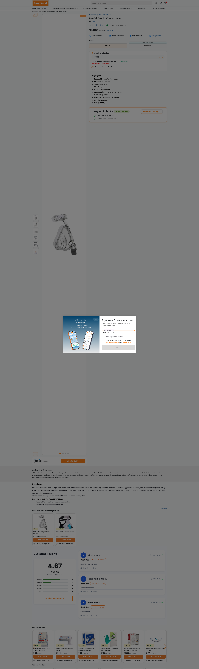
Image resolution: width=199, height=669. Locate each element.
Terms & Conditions (112, 342)
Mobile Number (109, 330)
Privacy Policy (126, 342)
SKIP (96, 319)
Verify (118, 347)
